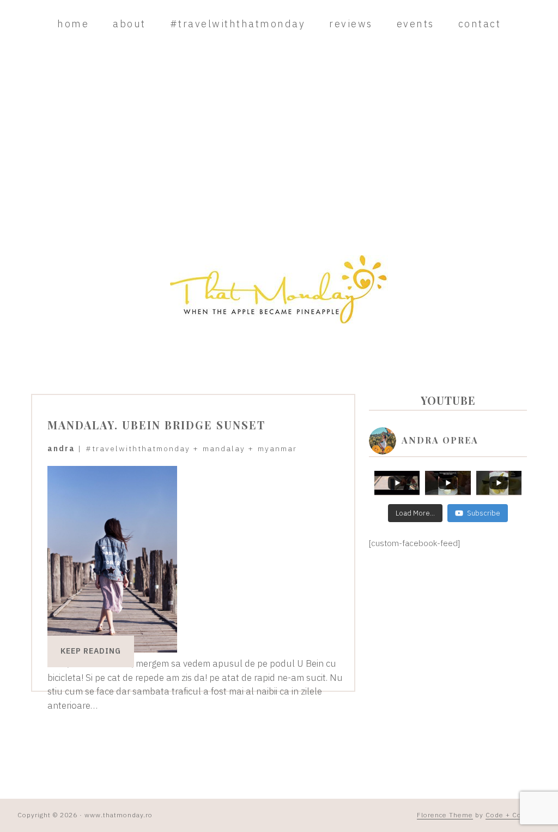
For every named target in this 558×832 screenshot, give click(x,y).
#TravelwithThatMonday (138, 448)
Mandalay (224, 448)
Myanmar (277, 448)
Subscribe (483, 513)
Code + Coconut (513, 815)
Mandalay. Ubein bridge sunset (156, 424)
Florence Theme (445, 815)
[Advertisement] (279, 146)
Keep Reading (90, 651)
